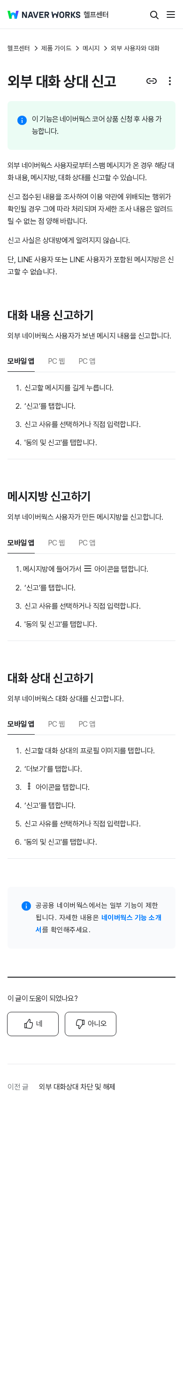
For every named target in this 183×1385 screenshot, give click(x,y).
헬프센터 (19, 48)
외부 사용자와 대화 (135, 48)
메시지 (91, 48)
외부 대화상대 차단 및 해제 (77, 1087)
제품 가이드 (56, 48)
